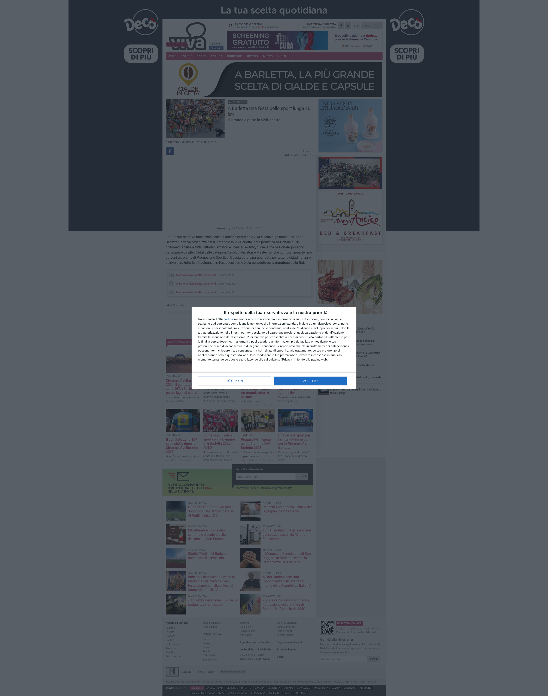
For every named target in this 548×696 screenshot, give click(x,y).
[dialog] (274, 348)
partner (228, 319)
